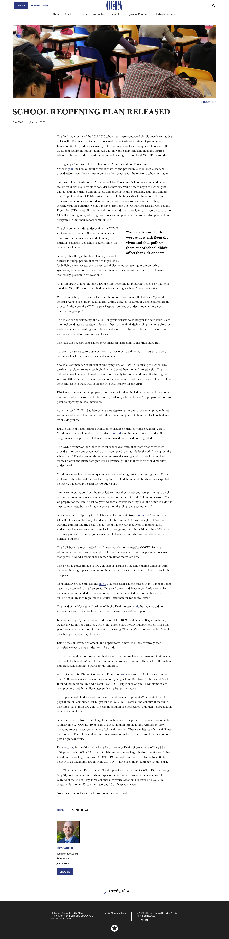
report (75, 720)
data (157, 770)
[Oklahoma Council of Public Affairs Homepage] (114, 5)
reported (143, 515)
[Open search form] (213, 5)
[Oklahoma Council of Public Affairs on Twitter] (142, 920)
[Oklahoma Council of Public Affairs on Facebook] (138, 920)
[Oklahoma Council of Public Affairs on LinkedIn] (146, 920)
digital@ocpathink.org (115, 913)
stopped (116, 433)
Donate (21, 5)
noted (102, 583)
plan (71, 169)
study (124, 674)
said (137, 606)
